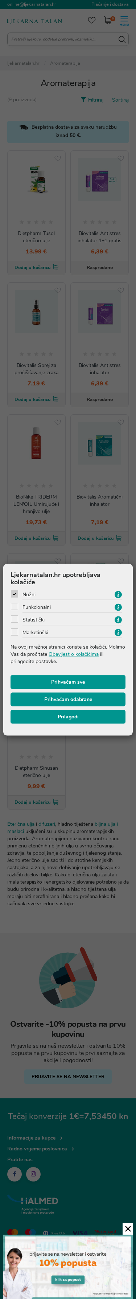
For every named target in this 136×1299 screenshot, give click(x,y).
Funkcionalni (36, 606)
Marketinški (35, 632)
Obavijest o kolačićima (74, 653)
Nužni (29, 594)
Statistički (33, 619)
